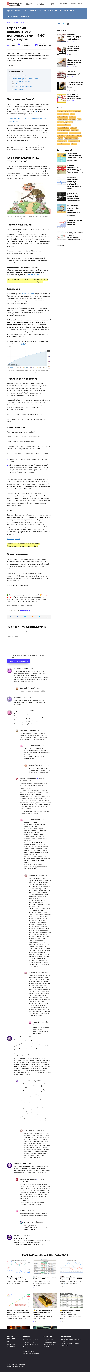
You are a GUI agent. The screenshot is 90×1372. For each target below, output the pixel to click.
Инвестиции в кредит (30, 1340)
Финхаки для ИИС (13, 539)
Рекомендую (63, 3)
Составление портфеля (30, 1344)
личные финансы (63, 133)
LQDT (23, 344)
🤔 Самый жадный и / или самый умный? (70, 1311)
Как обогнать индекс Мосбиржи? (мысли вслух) (17, 1278)
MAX (14, 597)
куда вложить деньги (64, 143)
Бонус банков (48, 1340)
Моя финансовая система (49, 1345)
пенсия (60, 138)
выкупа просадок (28, 294)
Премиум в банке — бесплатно (29, 1348)
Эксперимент (12, 16)
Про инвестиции (13, 11)
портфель (23, 606)
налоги (15, 606)
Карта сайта (11, 1344)
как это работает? (34, 275)
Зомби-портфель (28, 1351)
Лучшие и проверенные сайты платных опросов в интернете (74, 61)
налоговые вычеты (63, 127)
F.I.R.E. (25, 11)
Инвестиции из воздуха (31, 1353)
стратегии (31, 606)
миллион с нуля (63, 119)
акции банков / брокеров (71, 138)
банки (78, 133)
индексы (73, 127)
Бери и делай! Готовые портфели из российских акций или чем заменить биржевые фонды (75, 196)
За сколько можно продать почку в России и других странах (73, 49)
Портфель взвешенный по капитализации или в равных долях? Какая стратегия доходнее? (75, 169)
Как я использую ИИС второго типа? (25, 79)
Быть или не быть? (19, 76)
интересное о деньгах (64, 124)
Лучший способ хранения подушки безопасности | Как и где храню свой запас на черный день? (75, 157)
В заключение (17, 89)
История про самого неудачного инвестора (74, 222)
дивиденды (69, 122)
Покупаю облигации (23, 81)
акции (60, 114)
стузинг (74, 143)
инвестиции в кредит (64, 130)
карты (72, 114)
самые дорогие (62, 141)
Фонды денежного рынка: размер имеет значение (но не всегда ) (18, 1312)
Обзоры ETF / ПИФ (67, 11)
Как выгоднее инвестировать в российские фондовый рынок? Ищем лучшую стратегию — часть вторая (74, 183)
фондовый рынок (63, 116)
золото (72, 133)
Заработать (75, 3)
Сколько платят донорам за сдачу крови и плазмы (73, 72)
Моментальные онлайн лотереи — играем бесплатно (74, 96)
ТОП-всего (24, 16)
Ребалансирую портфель (24, 86)
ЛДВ (36, 111)
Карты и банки (35, 11)
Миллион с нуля (50, 11)
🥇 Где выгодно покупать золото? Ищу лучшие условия (43, 1312)
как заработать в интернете (74, 135)
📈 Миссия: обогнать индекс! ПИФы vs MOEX (44, 1278)
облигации (72, 119)
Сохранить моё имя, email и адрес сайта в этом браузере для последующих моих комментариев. (27, 656)
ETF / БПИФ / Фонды (64, 111)
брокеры (61, 122)
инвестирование (75, 111)
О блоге (9, 1342)
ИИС (9, 606)
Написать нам (11, 1346)
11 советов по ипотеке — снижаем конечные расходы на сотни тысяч (75, 85)
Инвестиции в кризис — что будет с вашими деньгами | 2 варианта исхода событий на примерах (75, 235)
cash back (72, 116)
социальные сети (74, 141)
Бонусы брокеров (50, 1342)
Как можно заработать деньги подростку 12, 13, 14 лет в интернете (74, 37)
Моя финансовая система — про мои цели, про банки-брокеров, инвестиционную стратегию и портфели (74, 210)
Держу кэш (20, 84)
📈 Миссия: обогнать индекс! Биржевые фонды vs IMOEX (71, 1278)
